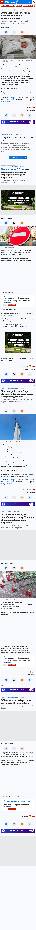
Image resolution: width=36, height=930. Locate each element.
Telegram (30, 90)
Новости (3, 5)
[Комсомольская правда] (10, 2)
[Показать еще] (30, 32)
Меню (2, 2)
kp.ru (33, 105)
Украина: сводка (29, 5)
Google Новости (7, 100)
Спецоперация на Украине (12, 683)
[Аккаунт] (34, 2)
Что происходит (11, 9)
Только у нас (12, 5)
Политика (10, 509)
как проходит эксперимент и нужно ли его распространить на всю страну (17, 297)
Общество (5, 302)
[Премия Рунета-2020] (16, 2)
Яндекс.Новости (9, 98)
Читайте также (5, 132)
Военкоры (20, 5)
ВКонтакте (5, 92)
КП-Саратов (12, 96)
